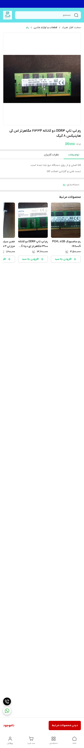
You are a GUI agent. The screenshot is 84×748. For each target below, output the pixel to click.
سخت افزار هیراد (71, 27)
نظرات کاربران (51, 155)
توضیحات (73, 155)
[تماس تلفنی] (7, 701)
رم (27, 27)
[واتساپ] (7, 711)
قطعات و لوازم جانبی (45, 27)
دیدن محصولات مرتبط (65, 725)
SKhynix (70, 144)
